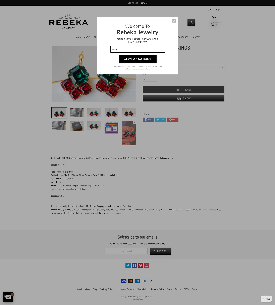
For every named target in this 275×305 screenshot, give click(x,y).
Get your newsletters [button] (137, 58)
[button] (174, 21)
